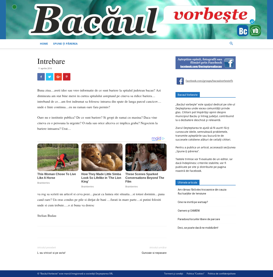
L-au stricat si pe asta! (51, 253)
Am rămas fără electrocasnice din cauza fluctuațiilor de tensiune (202, 191)
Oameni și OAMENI (189, 210)
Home (44, 43)
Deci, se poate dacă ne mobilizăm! (198, 227)
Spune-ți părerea (65, 43)
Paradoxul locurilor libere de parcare (199, 219)
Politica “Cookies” (195, 273)
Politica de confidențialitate (222, 273)
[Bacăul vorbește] (136, 19)
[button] (231, 44)
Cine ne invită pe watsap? (193, 202)
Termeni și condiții (173, 273)
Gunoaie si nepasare (154, 253)
